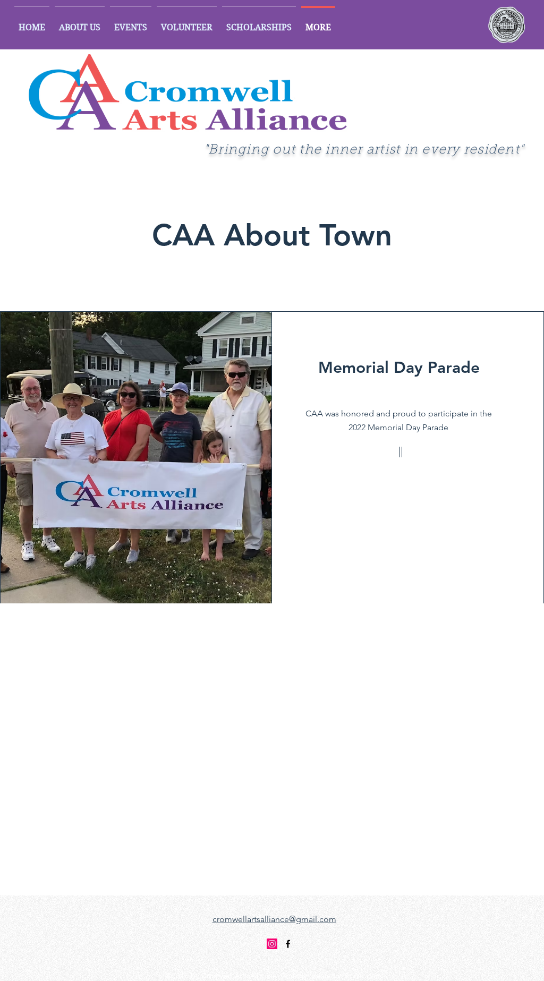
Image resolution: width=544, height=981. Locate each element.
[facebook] (288, 944)
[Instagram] (272, 944)
